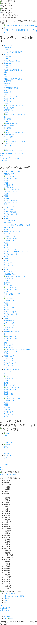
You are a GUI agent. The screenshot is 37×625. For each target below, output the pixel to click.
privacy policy (8, 616)
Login (6, 618)
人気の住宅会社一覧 (11, 594)
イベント (8, 602)
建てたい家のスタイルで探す (14, 596)
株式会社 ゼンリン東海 (8, 474)
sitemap (6, 614)
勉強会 (7, 600)
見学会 (7, 598)
